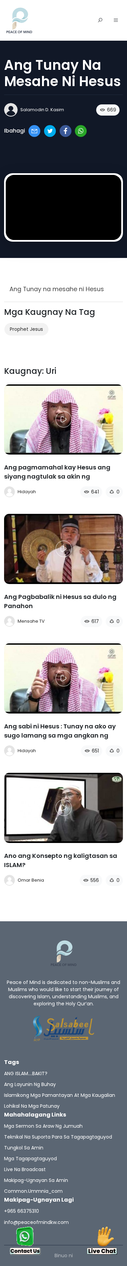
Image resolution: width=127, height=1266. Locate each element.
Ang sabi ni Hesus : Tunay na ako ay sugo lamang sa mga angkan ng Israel (60, 735)
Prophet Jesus (26, 329)
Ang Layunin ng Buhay (30, 1084)
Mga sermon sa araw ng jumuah (43, 1126)
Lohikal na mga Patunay (32, 1106)
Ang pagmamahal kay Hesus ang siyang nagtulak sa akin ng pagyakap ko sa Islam (57, 476)
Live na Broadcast (25, 1169)
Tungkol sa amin (23, 1147)
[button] (116, 20)
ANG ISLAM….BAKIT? (25, 1073)
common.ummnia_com (33, 1191)
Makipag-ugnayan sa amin (36, 1180)
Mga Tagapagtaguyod (30, 1158)
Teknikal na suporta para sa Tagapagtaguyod (58, 1136)
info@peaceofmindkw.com (36, 1222)
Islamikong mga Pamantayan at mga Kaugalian (59, 1095)
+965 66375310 (21, 1211)
